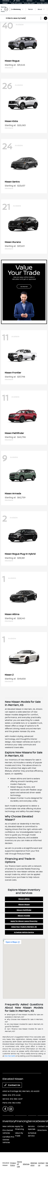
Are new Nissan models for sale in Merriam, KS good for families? (24, 1025)
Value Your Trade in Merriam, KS (24, 927)
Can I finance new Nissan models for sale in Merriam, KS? (24, 1030)
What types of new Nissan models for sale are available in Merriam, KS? (24, 1015)
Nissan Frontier (24, 915)
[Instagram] (10, 1108)
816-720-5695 (10, 1056)
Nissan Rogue (24, 904)
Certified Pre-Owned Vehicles (9, 1139)
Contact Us (13, 1085)
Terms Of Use (19, 1164)
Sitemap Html (34, 1164)
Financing (21, 1121)
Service (32, 1121)
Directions (42, 1130)
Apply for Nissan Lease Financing (24, 921)
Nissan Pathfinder (24, 910)
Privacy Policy (13, 1164)
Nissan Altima (24, 899)
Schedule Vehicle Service (24, 932)
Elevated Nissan (6, 1164)
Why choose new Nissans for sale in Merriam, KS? (24, 1020)
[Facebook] (5, 1108)
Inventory (9, 1121)
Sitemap (26, 1164)
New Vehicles (8, 1126)
